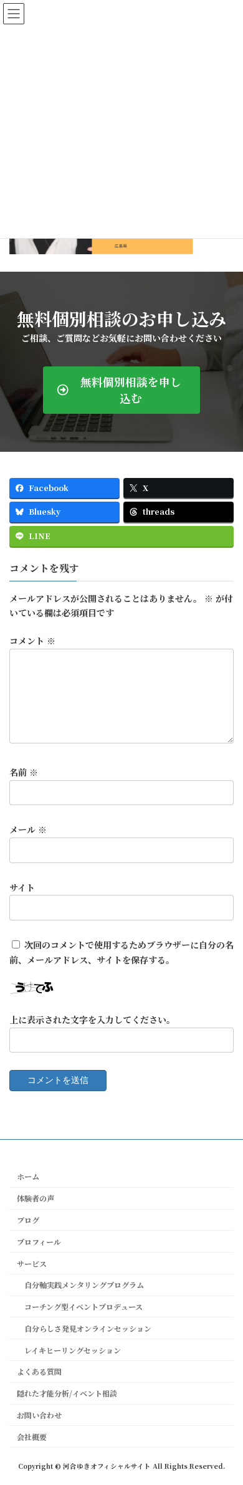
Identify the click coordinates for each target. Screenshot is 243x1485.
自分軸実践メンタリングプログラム (80, 1284)
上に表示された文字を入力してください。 (92, 1019)
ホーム (28, 1176)
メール (28, 829)
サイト (22, 887)
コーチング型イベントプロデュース (80, 1306)
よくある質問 (39, 1371)
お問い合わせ (39, 1415)
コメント (32, 640)
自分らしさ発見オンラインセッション (84, 1328)
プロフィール (39, 1241)
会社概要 (32, 1436)
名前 (23, 772)
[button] (121, 390)
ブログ (28, 1220)
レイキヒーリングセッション (69, 1350)
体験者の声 (35, 1198)
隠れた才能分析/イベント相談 (67, 1393)
